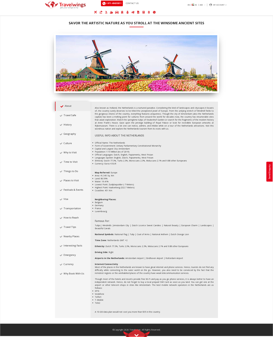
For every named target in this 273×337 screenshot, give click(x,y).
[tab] (73, 106)
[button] (197, 5)
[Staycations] (133, 12)
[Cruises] (111, 12)
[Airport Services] (149, 12)
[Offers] (154, 12)
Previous (63, 62)
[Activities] (127, 12)
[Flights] (95, 12)
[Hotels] (122, 12)
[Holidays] (101, 12)
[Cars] (117, 12)
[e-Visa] (143, 12)
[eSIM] (138, 12)
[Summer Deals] (106, 12)
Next (210, 62)
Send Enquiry (269, 171)
